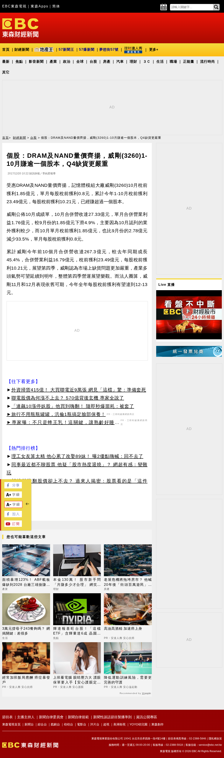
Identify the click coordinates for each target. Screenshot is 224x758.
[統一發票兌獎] (189, 355)
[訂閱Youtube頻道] (13, 525)
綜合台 (42, 724)
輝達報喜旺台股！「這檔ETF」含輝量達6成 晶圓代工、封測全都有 (77, 631)
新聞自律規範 (78, 717)
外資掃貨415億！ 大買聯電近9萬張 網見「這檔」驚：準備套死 (78, 389)
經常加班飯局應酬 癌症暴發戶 (26, 680)
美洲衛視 (119, 724)
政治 (66, 61)
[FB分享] (13, 487)
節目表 (7, 717)
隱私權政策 (215, 738)
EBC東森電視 (14, 6)
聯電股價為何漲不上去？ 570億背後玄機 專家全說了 (67, 397)
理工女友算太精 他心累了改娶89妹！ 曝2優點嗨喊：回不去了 (77, 456)
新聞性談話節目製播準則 (112, 717)
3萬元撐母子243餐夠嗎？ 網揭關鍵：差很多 (26, 631)
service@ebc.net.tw (210, 744)
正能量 (188, 61)
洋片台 (94, 724)
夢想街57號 (109, 49)
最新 (6, 61)
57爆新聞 (86, 49)
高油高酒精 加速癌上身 (123, 628)
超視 (106, 724)
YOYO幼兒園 (138, 724)
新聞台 (29, 724)
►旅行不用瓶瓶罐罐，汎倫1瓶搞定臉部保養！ (56, 414)
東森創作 (157, 724)
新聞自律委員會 (51, 717)
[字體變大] (13, 496)
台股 (93, 61)
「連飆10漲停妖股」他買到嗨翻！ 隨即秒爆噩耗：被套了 (72, 406)
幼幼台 (68, 724)
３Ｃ (146, 61)
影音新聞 (36, 61)
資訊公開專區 (146, 717)
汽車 (120, 61)
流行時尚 (207, 61)
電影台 (81, 724)
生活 (160, 61)
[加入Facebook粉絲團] (13, 516)
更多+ (153, 49)
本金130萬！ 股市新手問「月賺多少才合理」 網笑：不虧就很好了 (77, 582)
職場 (173, 61)
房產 (106, 61)
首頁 (6, 49)
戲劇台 (55, 724)
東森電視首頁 (11, 724)
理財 (133, 61)
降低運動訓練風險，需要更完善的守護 (128, 680)
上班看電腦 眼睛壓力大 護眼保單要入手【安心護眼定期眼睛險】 (77, 680)
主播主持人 (26, 717)
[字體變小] (13, 506)
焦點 (19, 61)
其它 (6, 72)
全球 (80, 61)
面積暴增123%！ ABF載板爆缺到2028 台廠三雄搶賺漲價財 (26, 582)
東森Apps (39, 6)
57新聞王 (66, 49)
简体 (56, 6)
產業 (53, 61)
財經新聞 (21, 49)
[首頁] (20, 27)
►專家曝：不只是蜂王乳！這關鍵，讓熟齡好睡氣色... (63, 423)
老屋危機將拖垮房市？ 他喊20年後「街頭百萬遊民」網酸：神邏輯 (128, 582)
